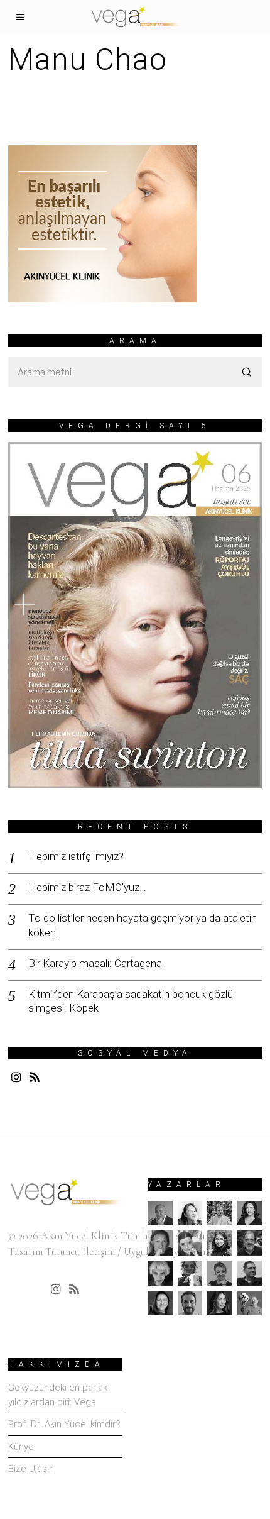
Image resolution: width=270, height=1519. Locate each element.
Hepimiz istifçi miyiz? (76, 856)
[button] (247, 372)
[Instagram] (16, 1077)
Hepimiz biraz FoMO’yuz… (87, 887)
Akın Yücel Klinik (79, 1235)
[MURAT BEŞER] (249, 1273)
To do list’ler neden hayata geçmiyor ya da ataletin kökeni (142, 925)
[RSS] (34, 1077)
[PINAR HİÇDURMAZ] (160, 1303)
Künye (21, 1446)
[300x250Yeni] (102, 222)
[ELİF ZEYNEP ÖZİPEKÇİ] (219, 1243)
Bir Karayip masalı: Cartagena (95, 963)
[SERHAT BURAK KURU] (190, 1303)
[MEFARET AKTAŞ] (160, 1273)
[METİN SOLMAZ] (190, 1273)
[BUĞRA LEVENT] (219, 1213)
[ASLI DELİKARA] (190, 1213)
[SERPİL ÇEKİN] (219, 1303)
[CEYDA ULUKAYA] (249, 1213)
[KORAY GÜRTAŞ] (249, 1243)
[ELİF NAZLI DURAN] (190, 1243)
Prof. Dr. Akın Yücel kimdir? (64, 1424)
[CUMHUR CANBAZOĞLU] (160, 1243)
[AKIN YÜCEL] (160, 1213)
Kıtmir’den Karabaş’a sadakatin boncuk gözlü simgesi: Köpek (130, 1001)
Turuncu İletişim (80, 1251)
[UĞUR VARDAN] (249, 1303)
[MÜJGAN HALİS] (219, 1273)
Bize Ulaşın (31, 1468)
